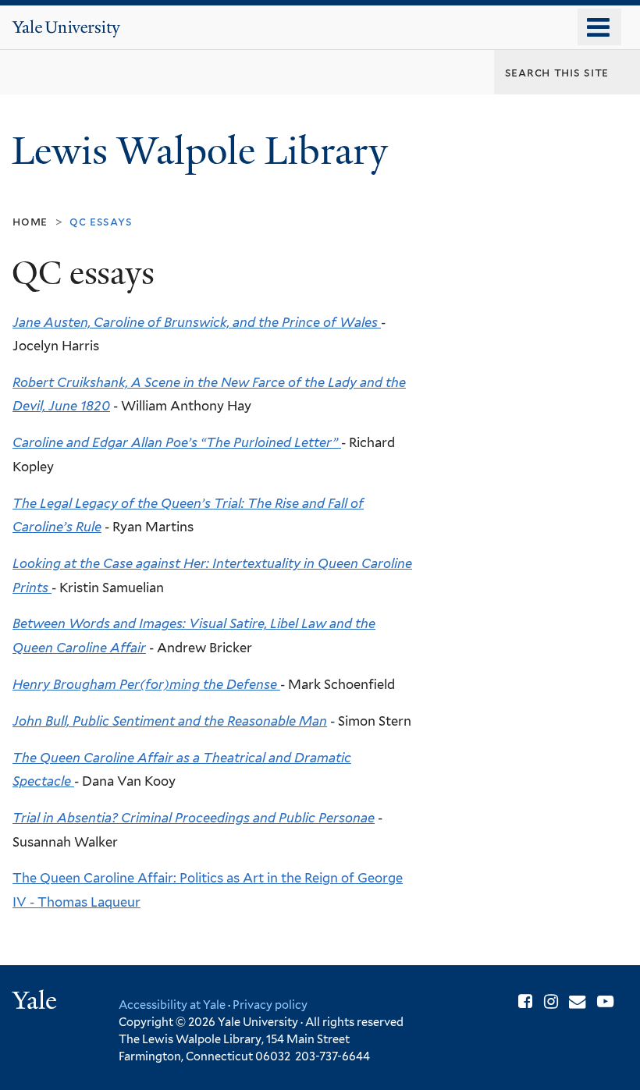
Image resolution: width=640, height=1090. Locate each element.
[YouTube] (605, 1001)
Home (30, 221)
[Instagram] (551, 1001)
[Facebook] (525, 1001)
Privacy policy (270, 1004)
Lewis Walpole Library (204, 151)
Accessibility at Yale (172, 1004)
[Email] (577, 1001)
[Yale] (36, 1002)
